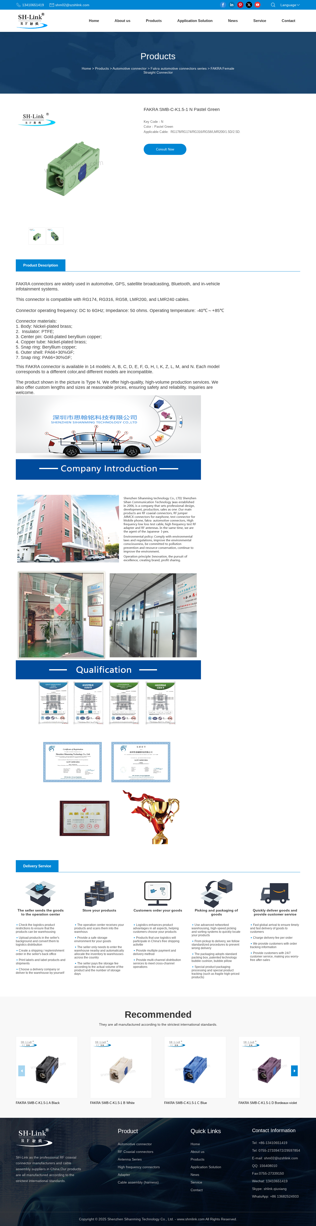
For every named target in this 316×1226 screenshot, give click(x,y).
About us (122, 21)
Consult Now (165, 149)
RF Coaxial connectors (135, 1152)
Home (94, 21)
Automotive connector (130, 68)
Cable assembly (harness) (138, 1182)
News (233, 21)
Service (259, 21)
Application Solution (195, 21)
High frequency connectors (139, 1167)
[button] (294, 1070)
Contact (288, 21)
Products (154, 21)
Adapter (124, 1175)
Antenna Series (130, 1159)
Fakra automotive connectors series (179, 68)
